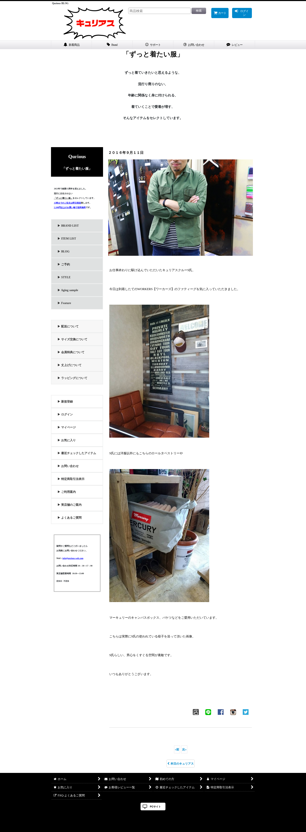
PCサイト (155, 806)
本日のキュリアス (182, 763)
